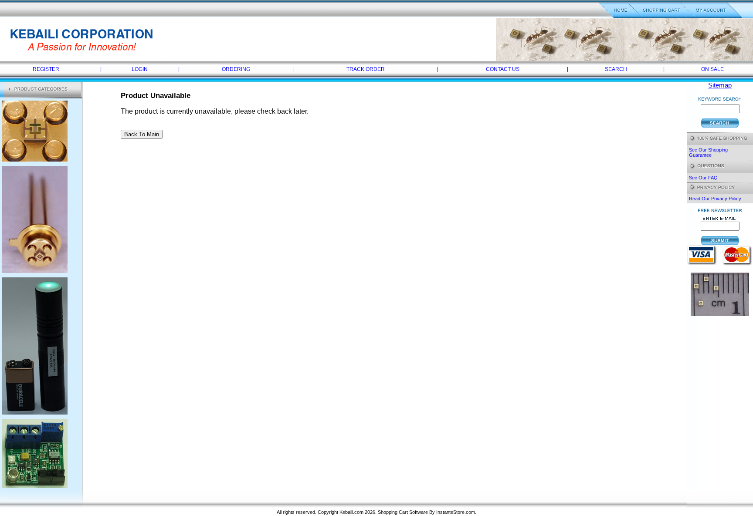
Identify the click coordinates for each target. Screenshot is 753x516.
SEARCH (616, 69)
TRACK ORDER (365, 69)
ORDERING (236, 69)
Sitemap (720, 85)
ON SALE (712, 69)
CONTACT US (502, 69)
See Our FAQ (703, 177)
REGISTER (46, 69)
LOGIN (140, 69)
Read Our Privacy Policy (715, 198)
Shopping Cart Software (403, 512)
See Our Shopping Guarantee (708, 152)
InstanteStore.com (455, 512)
